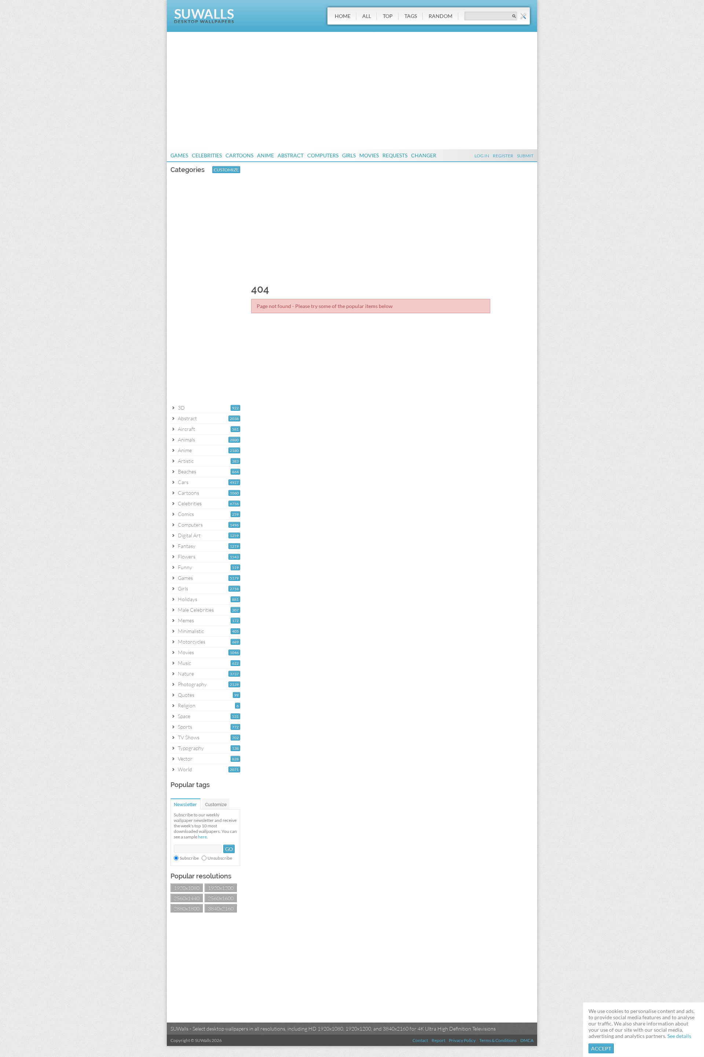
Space (184, 716)
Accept (601, 1048)
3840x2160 (221, 908)
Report (438, 1040)
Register (503, 155)
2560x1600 (221, 898)
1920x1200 (221, 888)
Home (343, 16)
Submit (525, 155)
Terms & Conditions (498, 1040)
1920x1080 (186, 888)
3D (181, 408)
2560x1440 (186, 898)
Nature (186, 673)
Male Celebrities (196, 610)
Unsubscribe (220, 858)
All (366, 16)
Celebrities (207, 155)
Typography (191, 748)
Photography (192, 684)
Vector (185, 759)
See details (679, 1036)
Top (388, 16)
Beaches (187, 471)
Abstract (291, 155)
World (185, 769)
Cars (183, 482)
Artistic (186, 461)
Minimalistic (191, 631)
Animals (186, 439)
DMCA (527, 1040)
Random (440, 16)
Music (184, 663)
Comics (186, 514)
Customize (226, 169)
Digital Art (189, 535)
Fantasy (186, 546)
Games (179, 155)
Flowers (186, 556)
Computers (322, 155)
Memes (186, 620)
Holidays (187, 599)
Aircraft (186, 429)
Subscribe (189, 858)
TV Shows (188, 737)
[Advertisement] (352, 90)
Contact (420, 1040)
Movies (369, 155)
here (202, 837)
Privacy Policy (462, 1040)
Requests (394, 155)
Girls (349, 155)
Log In (481, 155)
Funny (185, 567)
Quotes (186, 695)
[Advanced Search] (523, 16)
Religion (186, 705)
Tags (410, 16)
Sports (185, 727)
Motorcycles (191, 642)
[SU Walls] (204, 21)
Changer (423, 155)
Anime (265, 155)
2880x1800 (186, 908)
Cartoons (239, 155)
